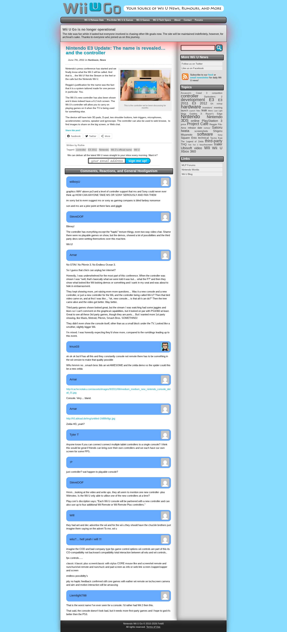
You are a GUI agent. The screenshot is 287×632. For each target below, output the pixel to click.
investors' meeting (212, 107)
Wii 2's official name (121, 149)
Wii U (137, 149)
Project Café (197, 124)
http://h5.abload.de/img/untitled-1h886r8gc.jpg (90, 418)
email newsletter (199, 77)
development (193, 99)
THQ (184, 144)
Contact (187, 20)
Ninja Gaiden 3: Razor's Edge (201, 114)
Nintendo (104, 149)
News (103, 60)
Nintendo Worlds (190, 169)
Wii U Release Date (94, 20)
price (183, 124)
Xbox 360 (188, 151)
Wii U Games (143, 20)
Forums (199, 20)
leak (204, 110)
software (205, 134)
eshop (219, 104)
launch (184, 110)
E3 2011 (92, 149)
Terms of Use (153, 627)
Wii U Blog (187, 174)
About (177, 20)
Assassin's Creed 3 (194, 93)
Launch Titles (194, 111)
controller (81, 149)
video (198, 148)
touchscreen (206, 144)
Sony (220, 135)
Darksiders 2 (213, 96)
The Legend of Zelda (192, 141)
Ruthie (81, 145)
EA (212, 104)
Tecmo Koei (216, 138)
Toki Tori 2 (193, 145)
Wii (207, 147)
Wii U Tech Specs (162, 20)
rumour (207, 128)
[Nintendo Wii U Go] (143, 15)
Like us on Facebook (193, 68)
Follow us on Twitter (192, 63)
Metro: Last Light (215, 111)
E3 (211, 99)
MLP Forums (188, 165)
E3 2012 (199, 103)
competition (217, 93)
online (195, 120)
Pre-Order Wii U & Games (120, 20)
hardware (191, 106)
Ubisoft (186, 148)
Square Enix (189, 137)
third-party (213, 141)
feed (210, 74)
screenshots (201, 131)
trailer (218, 144)
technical (203, 137)
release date (195, 127)
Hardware (93, 60)
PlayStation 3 (212, 120)
